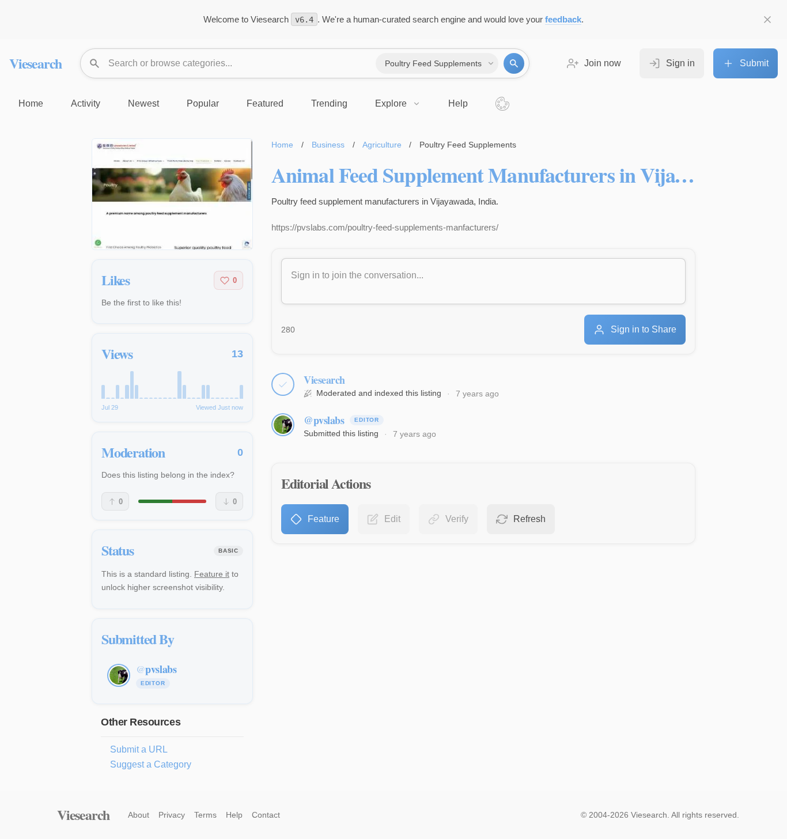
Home (282, 144)
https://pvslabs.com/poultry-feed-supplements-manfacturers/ (384, 227)
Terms (205, 814)
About (138, 814)
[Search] (514, 63)
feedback (563, 19)
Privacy (171, 814)
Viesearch (35, 63)
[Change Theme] (502, 104)
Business (328, 144)
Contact (266, 814)
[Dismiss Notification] (767, 19)
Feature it (211, 574)
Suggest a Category (150, 764)
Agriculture (382, 144)
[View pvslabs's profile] (282, 424)
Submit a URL (139, 749)
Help (234, 814)
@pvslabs (324, 420)
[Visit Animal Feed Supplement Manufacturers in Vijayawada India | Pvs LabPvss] (172, 194)
